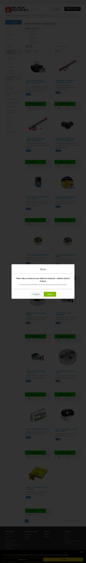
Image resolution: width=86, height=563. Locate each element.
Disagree (36, 294)
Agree (50, 294)
